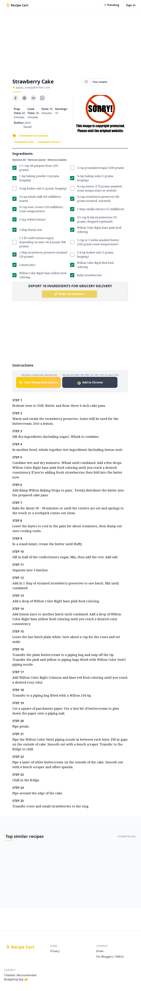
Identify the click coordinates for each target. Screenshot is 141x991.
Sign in (130, 5)
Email (99, 951)
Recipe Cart (22, 947)
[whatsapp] (42, 98)
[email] (33, 98)
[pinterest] (24, 98)
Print (120, 82)
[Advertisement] (70, 43)
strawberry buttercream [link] (33, 135)
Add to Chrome (92, 382)
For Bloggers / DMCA (109, 956)
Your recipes (100, 81)
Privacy (54, 951)
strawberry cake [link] (24, 142)
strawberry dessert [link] (49, 142)
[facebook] (15, 98)
